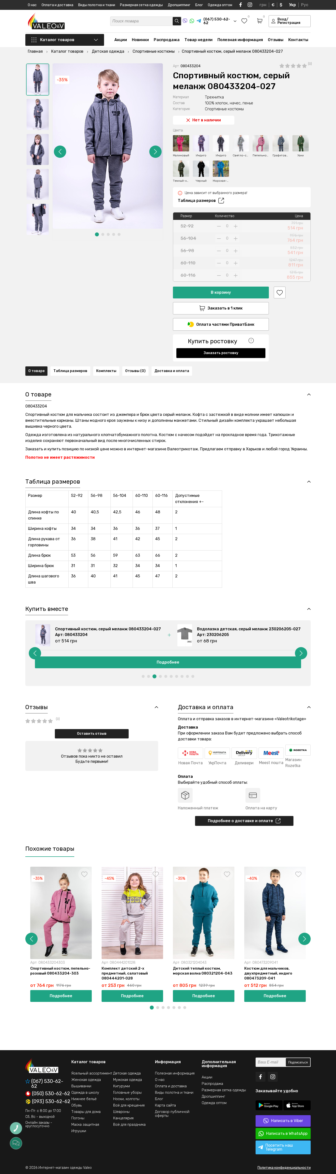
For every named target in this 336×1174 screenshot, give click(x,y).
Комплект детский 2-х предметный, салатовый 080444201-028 (125, 973)
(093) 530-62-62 (51, 1101)
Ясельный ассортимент (91, 1073)
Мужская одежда (127, 1079)
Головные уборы (127, 1092)
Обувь (76, 1105)
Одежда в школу (85, 1092)
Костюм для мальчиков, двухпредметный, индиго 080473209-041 (268, 973)
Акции (120, 39)
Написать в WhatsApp (286, 1133)
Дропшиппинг (179, 5)
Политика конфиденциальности (284, 1168)
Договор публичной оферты (172, 1113)
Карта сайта (165, 1105)
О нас (32, 5)
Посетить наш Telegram (279, 1147)
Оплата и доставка (57, 5)
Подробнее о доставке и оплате (240, 820)
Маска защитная (85, 1124)
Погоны (77, 1118)
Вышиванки (81, 1086)
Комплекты (106, 371)
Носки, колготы (126, 1099)
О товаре (36, 371)
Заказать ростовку (221, 353)
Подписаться (298, 1062)
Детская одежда (127, 1073)
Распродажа (167, 39)
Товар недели (198, 39)
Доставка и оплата (171, 371)
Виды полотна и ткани (96, 5)
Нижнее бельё (84, 1099)
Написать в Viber (287, 1120)
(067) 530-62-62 (47, 1084)
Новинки (140, 39)
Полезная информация (240, 39)
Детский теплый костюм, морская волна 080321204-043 (202, 971)
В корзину (221, 292)
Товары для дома (86, 1111)
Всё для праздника (129, 1124)
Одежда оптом (220, 5)
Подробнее (168, 662)
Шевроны (121, 1111)
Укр (292, 4)
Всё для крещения (129, 1105)
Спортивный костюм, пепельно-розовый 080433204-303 (60, 971)
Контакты (298, 39)
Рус (304, 4)
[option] (37, 79)
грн (263, 4)
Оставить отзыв (92, 734)
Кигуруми (121, 1086)
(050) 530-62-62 (51, 1093)
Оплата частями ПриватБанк (225, 324)
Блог (199, 5)
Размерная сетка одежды (141, 5)
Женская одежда (86, 1079)
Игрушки (78, 1131)
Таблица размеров (197, 200)
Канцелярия (123, 1118)
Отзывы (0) (135, 371)
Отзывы (275, 39)
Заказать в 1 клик (225, 308)
